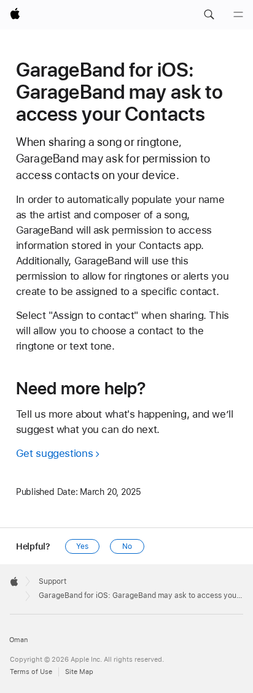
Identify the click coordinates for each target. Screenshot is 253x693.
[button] (209, 14)
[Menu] (238, 14)
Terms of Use (31, 672)
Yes (82, 546)
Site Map (79, 672)
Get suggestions (54, 453)
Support (52, 581)
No (127, 546)
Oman (18, 640)
